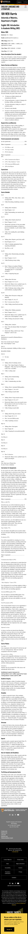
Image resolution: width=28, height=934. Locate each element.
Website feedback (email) (7, 838)
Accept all (9, 929)
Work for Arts (4, 836)
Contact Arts (4, 831)
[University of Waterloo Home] (5, 2)
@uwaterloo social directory (14, 885)
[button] (20, 2)
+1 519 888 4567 (15, 851)
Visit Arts (3, 834)
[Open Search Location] (26, 2)
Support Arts (4, 832)
